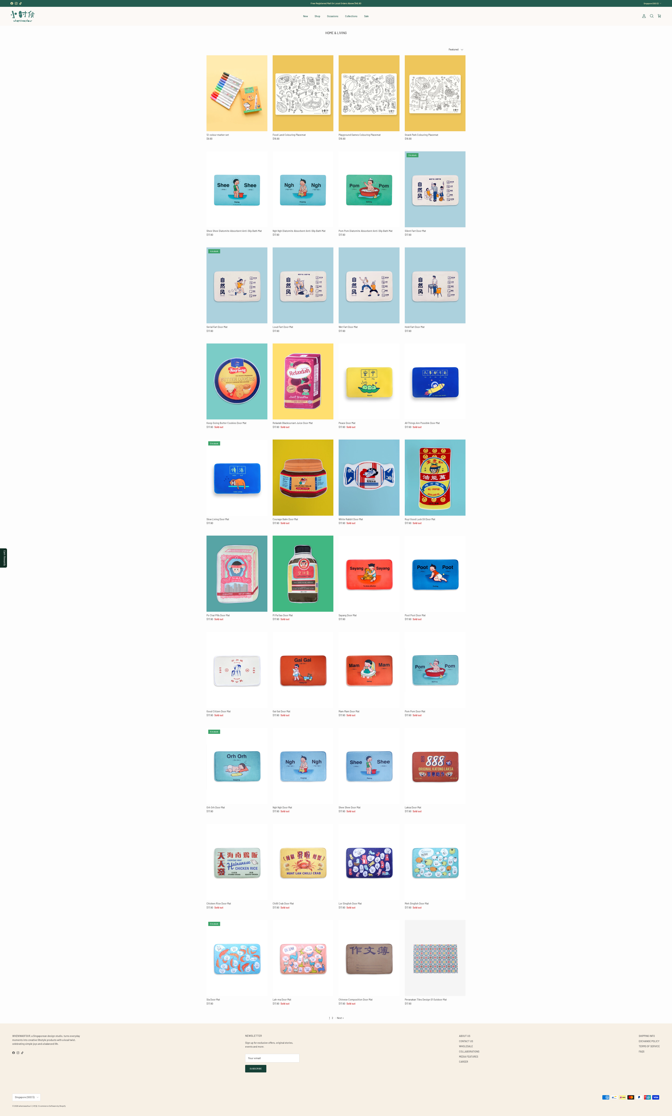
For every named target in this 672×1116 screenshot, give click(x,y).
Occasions (332, 16)
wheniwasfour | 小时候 (28, 1106)
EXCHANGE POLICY (649, 1041)
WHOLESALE (466, 1046)
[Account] (643, 16)
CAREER (463, 1061)
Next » (340, 1017)
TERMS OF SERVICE (649, 1046)
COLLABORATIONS (469, 1051)
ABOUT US (464, 1035)
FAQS (641, 1051)
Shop (317, 16)
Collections (351, 16)
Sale (366, 16)
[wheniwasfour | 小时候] (22, 16)
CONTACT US (466, 1041)
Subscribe (256, 1068)
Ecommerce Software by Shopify (52, 1106)
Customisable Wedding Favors (336, 3)
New (305, 16)
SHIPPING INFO (647, 1035)
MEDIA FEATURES (468, 1056)
